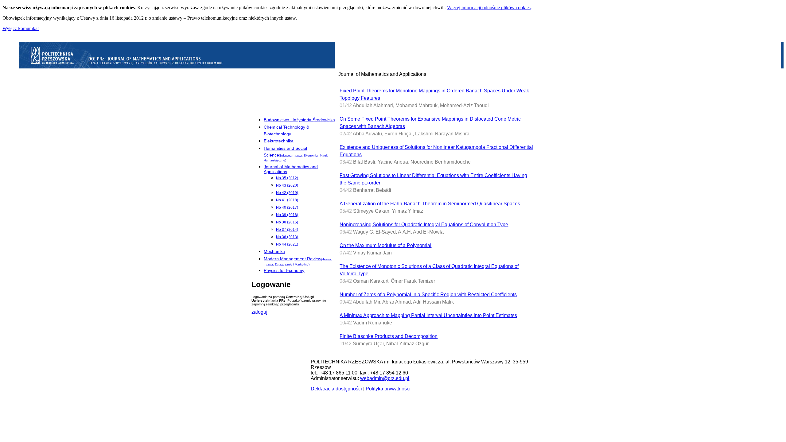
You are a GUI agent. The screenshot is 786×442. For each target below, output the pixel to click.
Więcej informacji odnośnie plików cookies (489, 7)
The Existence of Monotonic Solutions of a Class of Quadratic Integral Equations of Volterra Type (429, 270)
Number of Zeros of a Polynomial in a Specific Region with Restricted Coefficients (428, 294)
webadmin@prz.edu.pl (384, 378)
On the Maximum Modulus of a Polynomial (385, 245)
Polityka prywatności (388, 388)
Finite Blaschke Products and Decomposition (389, 336)
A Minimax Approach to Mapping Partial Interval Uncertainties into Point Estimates (428, 315)
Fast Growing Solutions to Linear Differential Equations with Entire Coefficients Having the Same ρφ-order (433, 179)
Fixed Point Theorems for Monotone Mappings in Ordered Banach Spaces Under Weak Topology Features (434, 94)
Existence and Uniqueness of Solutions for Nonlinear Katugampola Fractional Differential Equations (436, 151)
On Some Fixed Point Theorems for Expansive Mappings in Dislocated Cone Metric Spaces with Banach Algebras (430, 122)
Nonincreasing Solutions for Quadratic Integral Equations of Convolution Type (424, 224)
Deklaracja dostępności (336, 388)
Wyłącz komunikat (20, 28)
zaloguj (259, 312)
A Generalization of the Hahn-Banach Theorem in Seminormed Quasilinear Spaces (430, 203)
